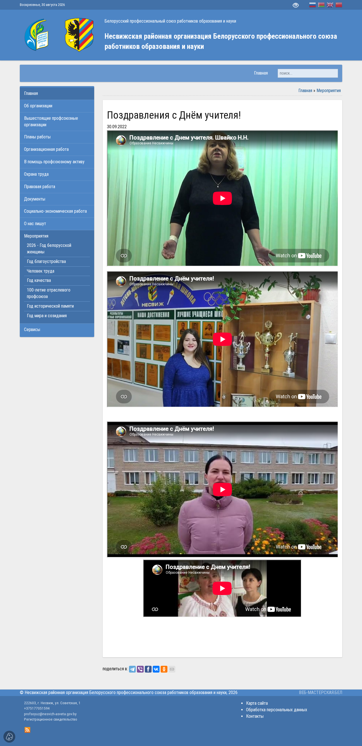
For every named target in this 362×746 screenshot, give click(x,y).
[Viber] (140, 669)
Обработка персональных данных (276, 709)
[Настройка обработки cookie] (9, 737)
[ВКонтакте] (156, 669)
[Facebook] (148, 669)
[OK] (164, 669)
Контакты (255, 716)
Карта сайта (257, 703)
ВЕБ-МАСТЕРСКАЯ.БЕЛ (320, 692)
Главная (305, 90)
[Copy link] (172, 669)
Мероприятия (328, 90)
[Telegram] (132, 669)
